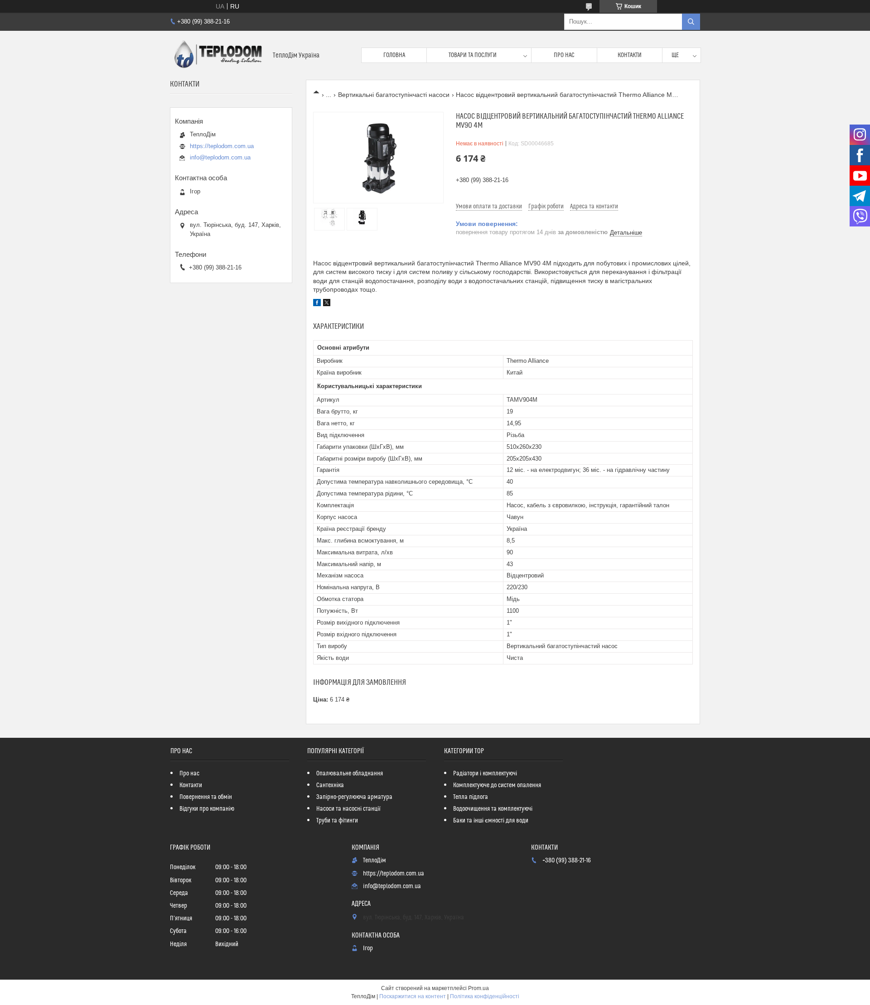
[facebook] (317, 304)
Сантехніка (330, 785)
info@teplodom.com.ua (220, 157)
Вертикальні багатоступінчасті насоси (394, 94)
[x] (326, 304)
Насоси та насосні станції (348, 809)
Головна (394, 55)
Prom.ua (478, 988)
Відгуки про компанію (206, 809)
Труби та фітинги (337, 820)
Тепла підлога (470, 797)
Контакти (630, 55)
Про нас (564, 55)
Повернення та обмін (205, 797)
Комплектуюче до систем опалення (497, 785)
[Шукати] (691, 22)
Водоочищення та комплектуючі (492, 809)
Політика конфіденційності (484, 996)
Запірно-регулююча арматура (354, 797)
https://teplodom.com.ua (222, 146)
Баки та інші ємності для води (490, 820)
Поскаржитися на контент (412, 996)
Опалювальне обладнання (349, 773)
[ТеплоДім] (218, 55)
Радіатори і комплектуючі (485, 773)
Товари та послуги (473, 55)
